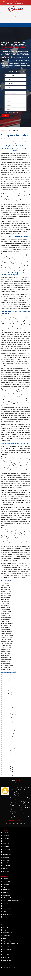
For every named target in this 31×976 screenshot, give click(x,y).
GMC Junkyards (5, 607)
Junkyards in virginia (6, 765)
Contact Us (6, 952)
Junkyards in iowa (6, 697)
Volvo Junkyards (5, 667)
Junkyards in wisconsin (7, 773)
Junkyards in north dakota (8, 741)
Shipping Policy (7, 941)
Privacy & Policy (7, 935)
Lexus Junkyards (5, 627)
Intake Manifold (7, 960)
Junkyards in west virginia (8, 771)
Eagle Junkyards (5, 599)
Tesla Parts (6, 871)
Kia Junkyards (5, 621)
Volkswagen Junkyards (7, 665)
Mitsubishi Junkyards (6, 637)
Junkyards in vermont (6, 763)
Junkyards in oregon (6, 747)
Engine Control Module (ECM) (11, 900)
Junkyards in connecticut (7, 687)
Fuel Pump (5, 906)
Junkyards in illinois (6, 701)
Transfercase (6, 892)
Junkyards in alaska (6, 675)
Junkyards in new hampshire (8, 731)
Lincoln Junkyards (6, 625)
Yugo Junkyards (5, 669)
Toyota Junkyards (6, 663)
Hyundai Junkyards (6, 611)
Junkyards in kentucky (7, 707)
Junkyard (8, 130)
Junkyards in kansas (6, 705)
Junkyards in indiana (6, 703)
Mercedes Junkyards (6, 631)
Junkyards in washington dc (8, 769)
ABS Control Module (8, 898)
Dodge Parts (6, 838)
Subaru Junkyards (6, 657)
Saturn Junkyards (5, 651)
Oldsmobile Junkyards (7, 641)
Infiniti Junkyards (5, 613)
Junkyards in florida (6, 691)
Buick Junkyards (5, 589)
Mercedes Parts (7, 855)
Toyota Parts (6, 844)
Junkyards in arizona (6, 679)
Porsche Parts (6, 863)
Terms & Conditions (8, 933)
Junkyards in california (7, 683)
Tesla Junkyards (5, 661)
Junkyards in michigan (7, 717)
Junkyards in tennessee (7, 757)
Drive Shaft (6, 954)
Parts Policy (6, 946)
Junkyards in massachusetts (8, 715)
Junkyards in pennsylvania (8, 749)
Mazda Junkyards (6, 629)
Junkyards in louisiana (7, 709)
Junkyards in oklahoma (7, 745)
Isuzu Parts (6, 860)
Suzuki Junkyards (6, 659)
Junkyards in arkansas (7, 681)
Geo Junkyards (5, 605)
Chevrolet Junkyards (6, 593)
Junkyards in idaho (6, 699)
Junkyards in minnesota (7, 719)
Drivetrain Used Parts (14, 973)
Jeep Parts (5, 868)
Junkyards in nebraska (7, 727)
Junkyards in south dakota (8, 755)
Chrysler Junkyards (6, 595)
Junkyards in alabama (7, 677)
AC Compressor (7, 957)
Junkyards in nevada (6, 729)
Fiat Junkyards (5, 601)
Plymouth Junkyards (6, 643)
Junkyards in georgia (6, 693)
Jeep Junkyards (5, 619)
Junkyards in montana (7, 725)
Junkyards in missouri (7, 723)
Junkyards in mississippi (7, 721)
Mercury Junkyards (6, 633)
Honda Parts (6, 841)
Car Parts (5, 879)
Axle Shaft (5, 911)
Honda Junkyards (6, 609)
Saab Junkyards (5, 649)
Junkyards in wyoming (7, 775)
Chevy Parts (6, 835)
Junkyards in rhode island (8, 751)
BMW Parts (6, 846)
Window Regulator (8, 914)
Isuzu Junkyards (5, 615)
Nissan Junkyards (6, 639)
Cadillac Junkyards (6, 591)
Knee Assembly (7, 909)
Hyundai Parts (6, 865)
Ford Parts (5, 833)
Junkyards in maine (6, 711)
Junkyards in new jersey (7, 733)
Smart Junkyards (5, 655)
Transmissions (6, 889)
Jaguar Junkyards (6, 617)
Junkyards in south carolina (8, 753)
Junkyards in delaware (7, 689)
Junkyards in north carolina (8, 739)
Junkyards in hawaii (6, 695)
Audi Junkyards (5, 585)
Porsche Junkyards (6, 647)
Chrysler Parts (6, 849)
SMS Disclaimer (7, 949)
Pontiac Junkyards (6, 645)
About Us (5, 927)
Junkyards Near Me (8, 930)
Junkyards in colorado (7, 685)
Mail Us (15, 19)
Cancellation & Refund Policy (10, 943)
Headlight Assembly (8, 917)
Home (2, 130)
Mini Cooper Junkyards (7, 635)
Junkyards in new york (7, 737)
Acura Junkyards (5, 583)
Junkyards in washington (7, 767)
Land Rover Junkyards (7, 623)
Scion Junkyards (5, 653)
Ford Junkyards (5, 603)
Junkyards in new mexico (8, 735)
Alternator (5, 903)
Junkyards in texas (6, 759)
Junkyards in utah (6, 761)
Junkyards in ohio (6, 743)
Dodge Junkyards (6, 597)
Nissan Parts (6, 852)
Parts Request (6, 881)
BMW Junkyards (5, 587)
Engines (5, 887)
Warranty (5, 938)
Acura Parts (6, 857)
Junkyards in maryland (7, 713)
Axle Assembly (7, 895)
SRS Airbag (6, 884)
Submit (5, 115)
